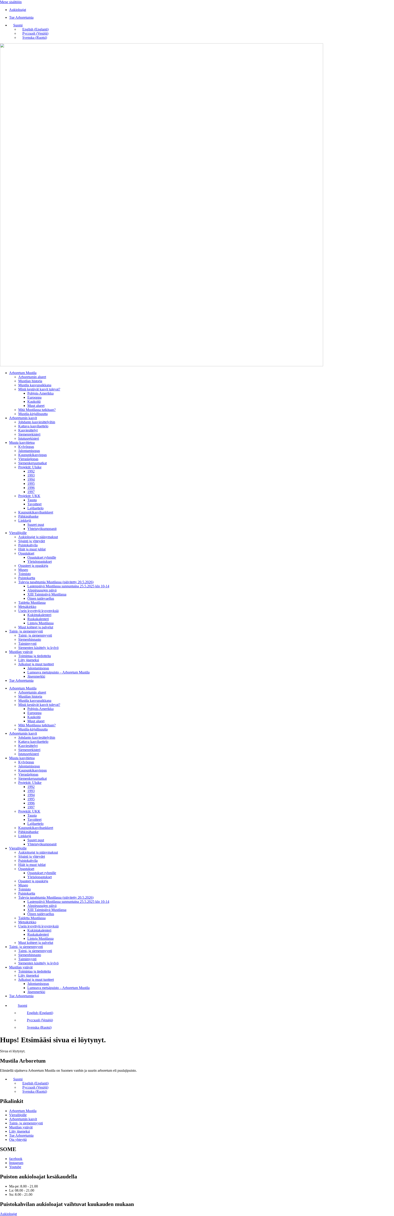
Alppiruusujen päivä (42, 590)
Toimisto (24, 574)
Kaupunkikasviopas (32, 455)
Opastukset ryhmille (41, 557)
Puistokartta (26, 578)
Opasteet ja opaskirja (33, 566)
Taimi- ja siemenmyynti (26, 631)
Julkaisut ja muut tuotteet (36, 664)
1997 (31, 492)
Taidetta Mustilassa (32, 602)
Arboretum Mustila (22, 373)
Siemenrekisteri (29, 434)
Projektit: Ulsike (29, 467)
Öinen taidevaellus (40, 598)
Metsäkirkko (27, 607)
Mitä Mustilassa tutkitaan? (37, 410)
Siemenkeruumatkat (32, 463)
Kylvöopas (26, 447)
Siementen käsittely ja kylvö (38, 648)
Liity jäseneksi (28, 660)
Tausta (32, 500)
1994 (31, 479)
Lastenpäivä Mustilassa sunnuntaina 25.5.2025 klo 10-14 (68, 586)
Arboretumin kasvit (23, 418)
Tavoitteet (34, 504)
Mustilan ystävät (21, 652)
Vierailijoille (18, 533)
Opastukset (26, 553)
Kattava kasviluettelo (33, 426)
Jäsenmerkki (36, 676)
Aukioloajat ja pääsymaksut (38, 537)
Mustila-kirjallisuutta (33, 414)
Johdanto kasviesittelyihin (36, 422)
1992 (31, 471)
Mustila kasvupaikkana (34, 385)
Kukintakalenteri (39, 615)
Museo (23, 570)
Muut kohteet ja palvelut (35, 627)
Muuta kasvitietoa (22, 442)
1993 (31, 475)
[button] (16, 25)
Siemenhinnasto (29, 639)
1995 (31, 483)
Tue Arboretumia (21, 680)
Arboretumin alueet (32, 377)
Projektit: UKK (29, 496)
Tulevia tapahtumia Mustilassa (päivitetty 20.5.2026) (55, 582)
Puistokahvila (28, 545)
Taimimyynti (27, 643)
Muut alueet (35, 406)
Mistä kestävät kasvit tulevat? (39, 389)
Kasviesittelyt (28, 430)
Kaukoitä (34, 401)
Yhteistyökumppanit (42, 529)
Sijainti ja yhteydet (31, 541)
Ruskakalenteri (38, 619)
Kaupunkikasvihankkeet (35, 512)
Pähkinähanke (28, 516)
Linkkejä (24, 520)
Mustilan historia (30, 381)
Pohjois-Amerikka (40, 393)
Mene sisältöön (11, 2)
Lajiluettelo (35, 508)
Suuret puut (35, 525)
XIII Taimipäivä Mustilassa (46, 594)
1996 (31, 488)
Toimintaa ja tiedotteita (34, 656)
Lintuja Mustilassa (40, 623)
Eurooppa (34, 397)
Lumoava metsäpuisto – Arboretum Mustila (58, 672)
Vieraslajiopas (28, 459)
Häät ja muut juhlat (32, 549)
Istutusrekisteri (28, 438)
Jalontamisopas (29, 451)
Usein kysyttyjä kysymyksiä (38, 611)
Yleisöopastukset (39, 561)
